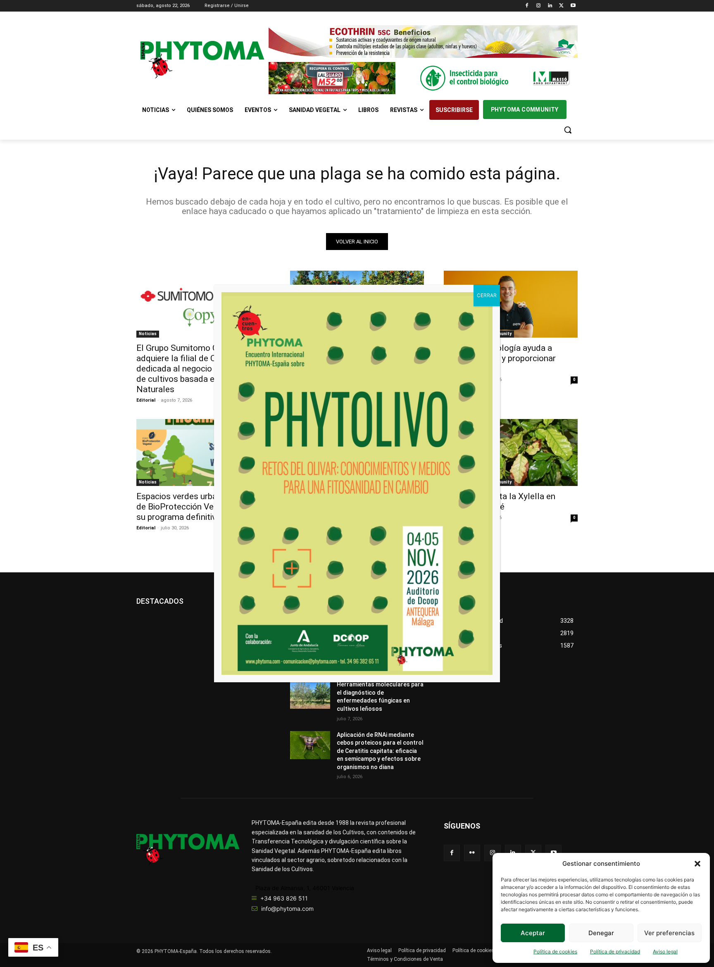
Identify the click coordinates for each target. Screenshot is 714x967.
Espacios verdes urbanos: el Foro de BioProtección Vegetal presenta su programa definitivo (202, 506)
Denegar (601, 933)
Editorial (145, 400)
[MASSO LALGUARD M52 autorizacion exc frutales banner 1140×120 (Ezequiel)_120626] (423, 78)
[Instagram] (538, 6)
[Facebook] (527, 6)
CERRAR (487, 295)
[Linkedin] (550, 6)
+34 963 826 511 (284, 898)
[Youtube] (573, 6)
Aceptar (533, 933)
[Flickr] (472, 853)
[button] (697, 864)
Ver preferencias (669, 933)
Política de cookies (555, 951)
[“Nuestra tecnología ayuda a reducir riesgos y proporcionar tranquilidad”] (511, 304)
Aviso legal (665, 951)
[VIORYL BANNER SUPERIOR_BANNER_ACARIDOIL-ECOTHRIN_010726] (423, 41)
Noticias (148, 333)
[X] (561, 6)
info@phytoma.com (287, 908)
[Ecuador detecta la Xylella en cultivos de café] (511, 452)
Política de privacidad (615, 951)
